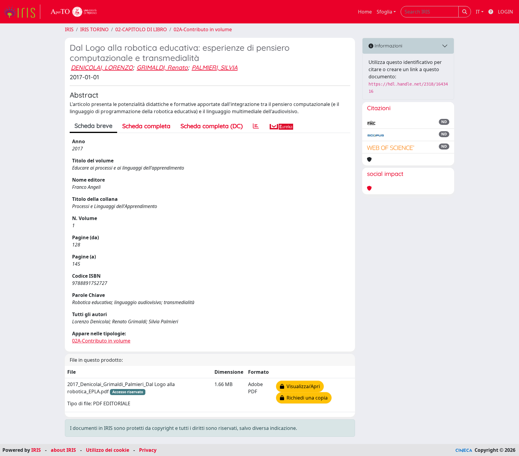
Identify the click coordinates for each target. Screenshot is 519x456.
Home (365, 11)
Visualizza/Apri (302, 386)
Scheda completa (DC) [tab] (212, 126)
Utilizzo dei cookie (107, 450)
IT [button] (478, 11)
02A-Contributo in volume (203, 29)
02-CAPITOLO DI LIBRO (141, 29)
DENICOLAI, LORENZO (102, 67)
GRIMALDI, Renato (162, 67)
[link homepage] (22, 12)
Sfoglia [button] (384, 11)
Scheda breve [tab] (93, 125)
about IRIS (63, 450)
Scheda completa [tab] (146, 126)
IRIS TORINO (94, 29)
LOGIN (505, 11)
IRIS (69, 29)
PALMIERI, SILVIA (215, 67)
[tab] (256, 126)
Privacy (147, 450)
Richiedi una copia (306, 397)
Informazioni (387, 46)
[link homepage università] (74, 12)
